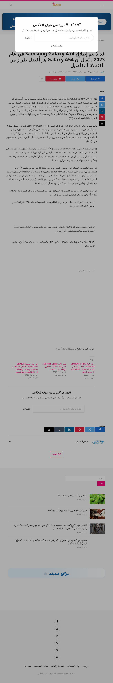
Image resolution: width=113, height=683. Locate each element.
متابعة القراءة (56, 45)
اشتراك (27, 37)
